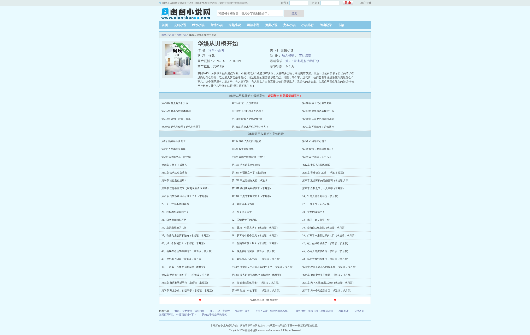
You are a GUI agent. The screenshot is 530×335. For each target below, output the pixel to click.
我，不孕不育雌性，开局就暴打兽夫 (230, 311)
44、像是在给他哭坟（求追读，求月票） (254, 251)
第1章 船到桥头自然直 (173, 141)
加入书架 (288, 55)
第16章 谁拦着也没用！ (174, 180)
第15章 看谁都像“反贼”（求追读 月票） (323, 172)
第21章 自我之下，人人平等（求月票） (323, 188)
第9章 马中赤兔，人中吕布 (316, 157)
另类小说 (271, 25)
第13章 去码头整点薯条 (174, 172)
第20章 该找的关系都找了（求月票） (252, 188)
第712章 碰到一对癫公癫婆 (176, 118)
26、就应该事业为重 (243, 204)
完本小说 (289, 25)
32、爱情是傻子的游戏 (244, 219)
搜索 (294, 13)
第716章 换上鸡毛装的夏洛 (316, 103)
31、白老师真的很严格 (173, 219)
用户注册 (365, 2)
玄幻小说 (180, 25)
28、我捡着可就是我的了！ (176, 212)
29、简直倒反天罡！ (243, 212)
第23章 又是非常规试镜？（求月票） (252, 196)
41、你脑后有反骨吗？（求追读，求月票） (255, 243)
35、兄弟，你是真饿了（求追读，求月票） (255, 227)
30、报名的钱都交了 (313, 212)
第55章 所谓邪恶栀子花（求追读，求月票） (185, 282)
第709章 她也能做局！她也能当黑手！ (182, 126)
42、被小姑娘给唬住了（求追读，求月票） (325, 243)
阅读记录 (326, 25)
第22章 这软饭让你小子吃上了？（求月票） (185, 196)
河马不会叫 (216, 50)
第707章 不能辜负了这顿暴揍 (318, 126)
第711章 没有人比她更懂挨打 (248, 118)
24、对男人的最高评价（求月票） (321, 196)
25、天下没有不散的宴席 (175, 204)
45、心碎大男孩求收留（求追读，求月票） (325, 251)
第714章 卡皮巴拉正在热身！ (248, 111)
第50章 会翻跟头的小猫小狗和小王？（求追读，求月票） (263, 267)
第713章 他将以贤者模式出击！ (319, 111)
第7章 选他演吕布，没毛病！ (177, 157)
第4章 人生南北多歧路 (173, 149)
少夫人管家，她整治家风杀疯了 (272, 311)
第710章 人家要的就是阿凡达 (318, 118)
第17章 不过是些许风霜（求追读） (251, 180)
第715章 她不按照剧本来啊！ (177, 111)
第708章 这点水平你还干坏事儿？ (250, 126)
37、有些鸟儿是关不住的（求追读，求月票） (186, 235)
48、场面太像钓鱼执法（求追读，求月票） (325, 259)
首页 (165, 25)
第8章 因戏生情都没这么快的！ (249, 157)
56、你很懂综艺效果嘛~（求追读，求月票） (256, 282)
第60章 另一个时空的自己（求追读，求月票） (327, 290)
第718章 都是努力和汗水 (302, 61)
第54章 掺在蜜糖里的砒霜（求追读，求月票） (327, 274)
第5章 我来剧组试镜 (243, 149)
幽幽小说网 (185, 13)
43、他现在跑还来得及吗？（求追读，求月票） (187, 251)
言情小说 (216, 25)
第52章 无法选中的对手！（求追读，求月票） (186, 274)
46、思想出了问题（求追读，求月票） (182, 259)
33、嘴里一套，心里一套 (316, 219)
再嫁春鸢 (343, 311)
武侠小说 (198, 25)
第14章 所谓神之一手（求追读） (249, 172)
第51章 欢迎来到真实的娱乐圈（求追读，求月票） (330, 267)
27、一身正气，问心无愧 (316, 204)
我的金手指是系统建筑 (214, 314)
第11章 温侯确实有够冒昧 (246, 164)
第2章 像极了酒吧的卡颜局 (246, 141)
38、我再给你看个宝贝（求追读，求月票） (255, 235)
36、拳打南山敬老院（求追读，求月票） (324, 227)
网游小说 (253, 25)
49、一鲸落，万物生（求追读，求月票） (183, 267)
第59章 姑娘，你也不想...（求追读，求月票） (257, 290)
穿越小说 (235, 25)
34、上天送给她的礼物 (173, 227)
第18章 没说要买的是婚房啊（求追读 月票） (326, 180)
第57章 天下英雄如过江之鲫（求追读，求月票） (328, 282)
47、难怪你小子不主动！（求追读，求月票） (257, 259)
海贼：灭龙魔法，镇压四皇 (189, 311)
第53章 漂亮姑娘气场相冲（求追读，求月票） (257, 274)
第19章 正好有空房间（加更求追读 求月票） (185, 188)
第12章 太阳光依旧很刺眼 (316, 164)
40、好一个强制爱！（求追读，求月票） (183, 243)
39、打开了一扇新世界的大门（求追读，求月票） (329, 235)
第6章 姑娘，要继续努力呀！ (318, 149)
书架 (341, 25)
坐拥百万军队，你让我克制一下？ (177, 314)
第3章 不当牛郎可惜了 (314, 141)
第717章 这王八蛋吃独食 (245, 103)
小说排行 (307, 25)
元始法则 (359, 311)
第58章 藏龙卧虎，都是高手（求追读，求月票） (187, 290)
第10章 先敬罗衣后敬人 (174, 164)
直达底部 (305, 55)
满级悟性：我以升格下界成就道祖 (314, 311)
